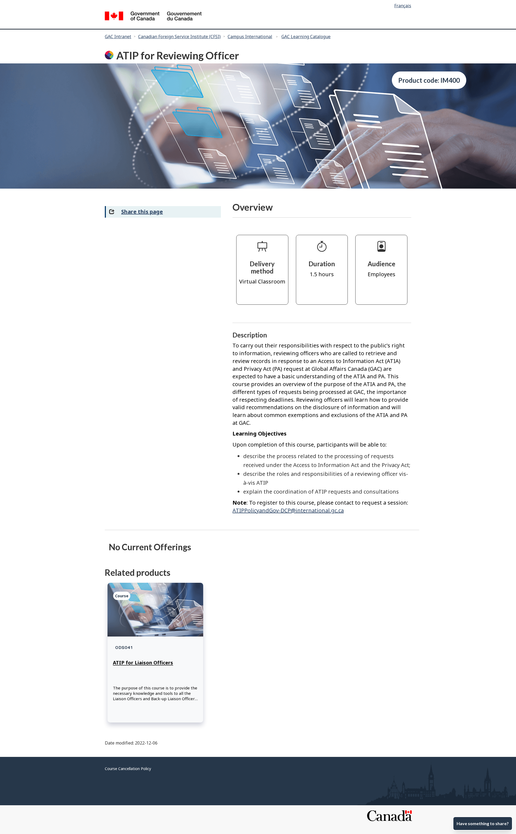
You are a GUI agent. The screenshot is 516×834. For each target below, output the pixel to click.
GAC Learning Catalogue (306, 36)
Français (402, 6)
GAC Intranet (118, 36)
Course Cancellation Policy (128, 768)
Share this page (142, 211)
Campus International (250, 36)
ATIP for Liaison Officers (143, 662)
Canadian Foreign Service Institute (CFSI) (179, 36)
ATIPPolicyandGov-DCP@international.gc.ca (288, 510)
